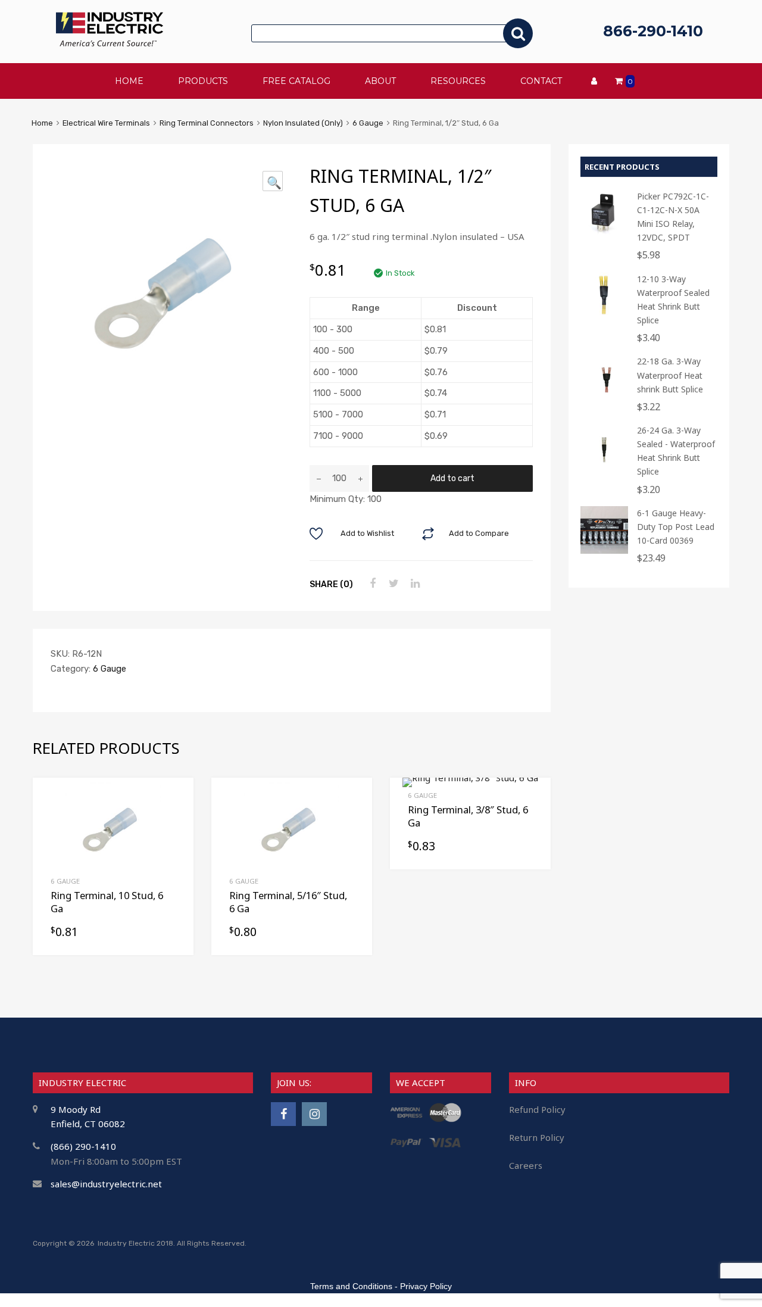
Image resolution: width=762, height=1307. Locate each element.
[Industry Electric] (109, 43)
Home (42, 122)
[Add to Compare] (174, 819)
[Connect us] (283, 1114)
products (203, 81)
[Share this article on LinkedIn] (413, 583)
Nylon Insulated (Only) (303, 122)
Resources (458, 81)
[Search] (518, 33)
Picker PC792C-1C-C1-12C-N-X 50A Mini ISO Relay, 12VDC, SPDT (673, 217)
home (129, 81)
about (380, 81)
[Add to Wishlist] (174, 800)
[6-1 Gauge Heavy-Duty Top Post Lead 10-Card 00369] (604, 550)
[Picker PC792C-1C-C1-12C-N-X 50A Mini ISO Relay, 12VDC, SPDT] (604, 233)
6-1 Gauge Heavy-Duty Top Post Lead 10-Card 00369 (675, 526)
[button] (273, 181)
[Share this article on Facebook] (371, 583)
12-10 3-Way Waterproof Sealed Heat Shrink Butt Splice (673, 299)
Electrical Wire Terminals (106, 122)
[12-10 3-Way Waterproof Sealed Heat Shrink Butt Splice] (604, 316)
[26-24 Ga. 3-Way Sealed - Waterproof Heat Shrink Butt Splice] (604, 467)
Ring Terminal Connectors (207, 122)
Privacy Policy (426, 1286)
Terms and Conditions (351, 1286)
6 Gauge (367, 122)
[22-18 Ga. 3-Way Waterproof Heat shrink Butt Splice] (604, 398)
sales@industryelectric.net (106, 1184)
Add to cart (452, 478)
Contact (541, 81)
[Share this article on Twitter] (392, 583)
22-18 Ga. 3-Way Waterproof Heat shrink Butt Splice (670, 374)
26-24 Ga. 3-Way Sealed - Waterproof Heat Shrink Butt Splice (676, 451)
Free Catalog (296, 81)
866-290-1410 (653, 31)
